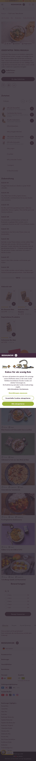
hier (32, 385)
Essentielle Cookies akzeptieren (18, 398)
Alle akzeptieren (18, 404)
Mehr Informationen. (13, 389)
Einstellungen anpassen (18, 393)
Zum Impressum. (23, 389)
